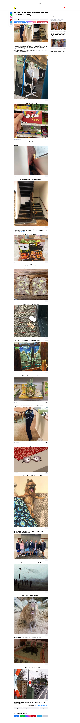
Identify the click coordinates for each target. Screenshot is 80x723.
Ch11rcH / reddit (37, 705)
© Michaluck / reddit (16, 700)
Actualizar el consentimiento (54, 16)
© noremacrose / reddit (17, 372)
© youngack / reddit (16, 472)
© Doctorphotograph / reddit (17, 139)
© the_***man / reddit (24, 231)
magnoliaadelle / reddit (44, 705)
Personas (51, 54)
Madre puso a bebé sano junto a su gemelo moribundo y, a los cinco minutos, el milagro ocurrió (58, 51)
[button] (52, 31)
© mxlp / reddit (16, 402)
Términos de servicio (53, 15)
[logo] (20, 8)
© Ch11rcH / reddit (16, 442)
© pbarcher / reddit (16, 262)
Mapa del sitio (58, 15)
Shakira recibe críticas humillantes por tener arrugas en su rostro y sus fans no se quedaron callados (58, 34)
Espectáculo (52, 37)
